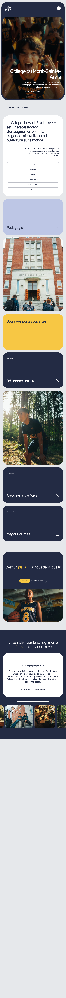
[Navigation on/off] (59, 8)
